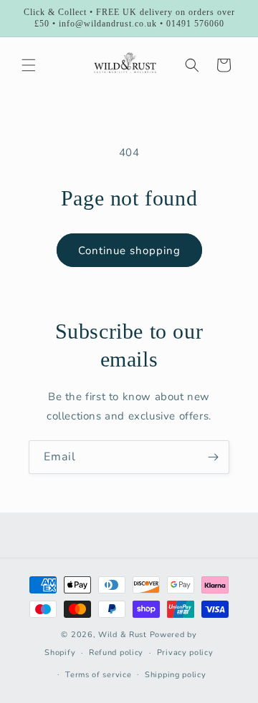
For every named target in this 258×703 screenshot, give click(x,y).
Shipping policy (175, 674)
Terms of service (98, 674)
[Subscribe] (213, 457)
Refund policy (116, 652)
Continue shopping (129, 250)
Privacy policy (185, 652)
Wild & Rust (123, 634)
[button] (28, 65)
